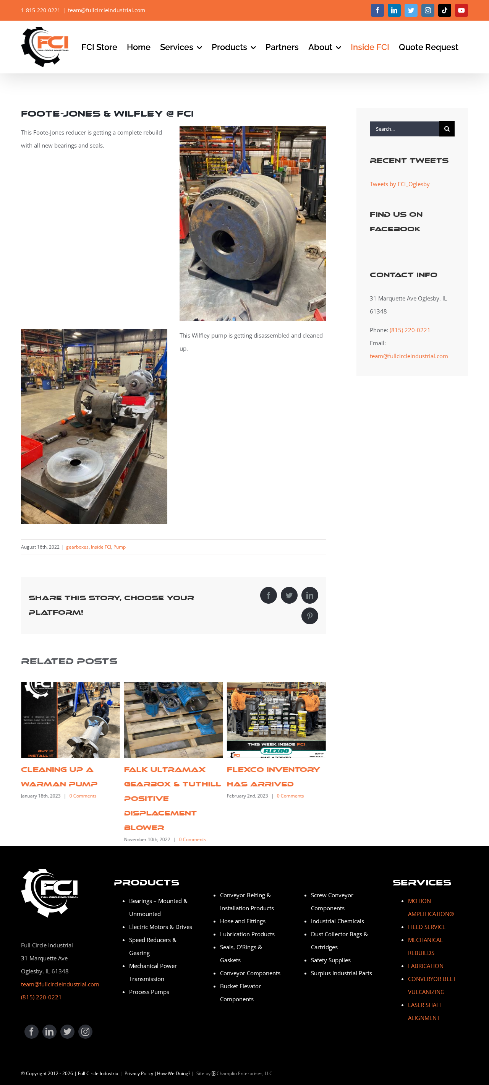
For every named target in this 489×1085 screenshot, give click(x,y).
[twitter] (67, 1032)
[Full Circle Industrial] (49, 871)
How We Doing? (173, 1073)
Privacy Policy (139, 1073)
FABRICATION (426, 966)
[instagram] (85, 1032)
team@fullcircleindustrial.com (106, 10)
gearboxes (77, 547)
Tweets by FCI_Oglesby (400, 184)
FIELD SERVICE (426, 927)
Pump (119, 547)
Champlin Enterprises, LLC (243, 1073)
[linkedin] (49, 1032)
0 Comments (83, 796)
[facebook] (31, 1032)
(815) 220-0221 (410, 330)
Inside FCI (101, 547)
